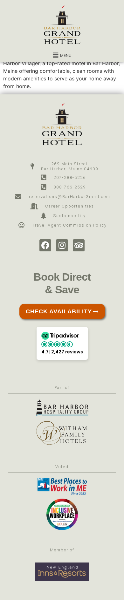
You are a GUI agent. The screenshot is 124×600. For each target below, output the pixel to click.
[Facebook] (45, 245)
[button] (62, 55)
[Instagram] (62, 245)
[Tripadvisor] (79, 245)
